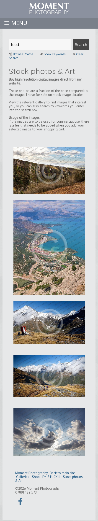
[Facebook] (20, 501)
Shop (36, 477)
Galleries (22, 477)
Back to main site (62, 473)
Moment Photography (31, 473)
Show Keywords (55, 54)
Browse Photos (23, 54)
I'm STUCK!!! (51, 477)
